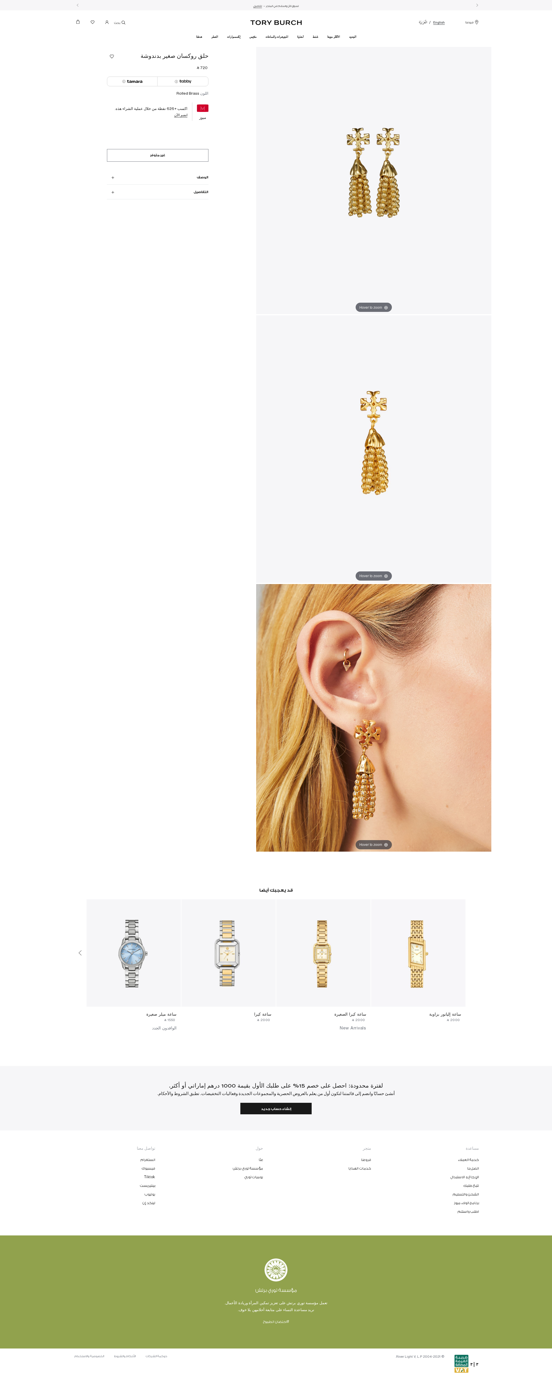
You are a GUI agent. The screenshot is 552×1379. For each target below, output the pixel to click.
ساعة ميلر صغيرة (161, 1014)
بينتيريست (147, 1186)
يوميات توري (253, 1177)
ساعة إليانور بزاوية (445, 1014)
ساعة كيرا (262, 1014)
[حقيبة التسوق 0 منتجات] (80, 23)
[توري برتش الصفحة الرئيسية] (276, 21)
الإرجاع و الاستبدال (465, 1177)
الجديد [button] (352, 37)
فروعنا (469, 22)
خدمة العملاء (468, 1160)
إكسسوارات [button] (233, 37)
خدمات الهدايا (359, 1168)
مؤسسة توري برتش (248, 1168)
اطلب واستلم (468, 1212)
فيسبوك (148, 1168)
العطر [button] (214, 37)
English (439, 22)
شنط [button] (315, 37)
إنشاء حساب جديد (276, 1109)
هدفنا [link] (199, 37)
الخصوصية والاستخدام (89, 1356)
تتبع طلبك (471, 1186)
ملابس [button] (253, 37)
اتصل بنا (473, 1168)
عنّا (261, 1160)
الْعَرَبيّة (423, 22)
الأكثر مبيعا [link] (333, 37)
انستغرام (148, 1160)
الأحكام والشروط (125, 1356)
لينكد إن (149, 1203)
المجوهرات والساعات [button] (277, 37)
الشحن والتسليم (466, 1194)
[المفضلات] (92, 23)
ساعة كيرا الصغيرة (350, 1014)
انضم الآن (180, 115)
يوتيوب (150, 1194)
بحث (117, 23)
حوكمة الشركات (156, 1356)
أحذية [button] (300, 37)
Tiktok (149, 1177)
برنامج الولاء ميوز (466, 1203)
